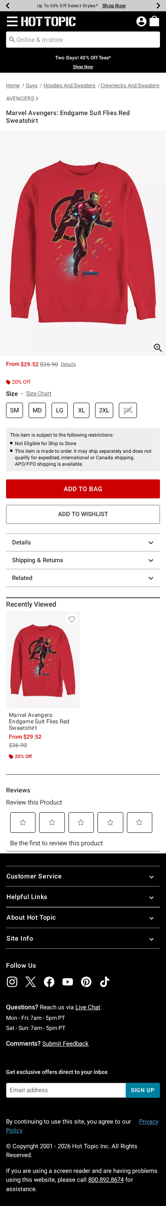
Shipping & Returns (37, 560)
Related (22, 578)
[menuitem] (154, 21)
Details (21, 542)
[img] (12, 982)
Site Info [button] (19, 938)
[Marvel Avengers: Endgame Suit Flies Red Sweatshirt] (43, 659)
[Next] (158, 5)
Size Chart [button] (39, 393)
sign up (143, 1090)
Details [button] (68, 364)
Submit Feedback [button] (65, 1043)
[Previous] (7, 5)
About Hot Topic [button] (31, 917)
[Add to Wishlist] (71, 619)
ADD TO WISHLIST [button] (83, 514)
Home (13, 85)
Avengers (20, 98)
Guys (31, 85)
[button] (10, 21)
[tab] (83, 243)
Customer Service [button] (34, 876)
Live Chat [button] (87, 1007)
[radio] (14, 410)
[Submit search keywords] (12, 39)
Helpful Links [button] (27, 897)
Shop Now (110, 5)
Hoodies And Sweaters (69, 85)
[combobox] (83, 40)
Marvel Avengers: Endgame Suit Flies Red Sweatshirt (39, 721)
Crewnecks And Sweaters (130, 85)
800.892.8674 (106, 1179)
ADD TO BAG (83, 489)
